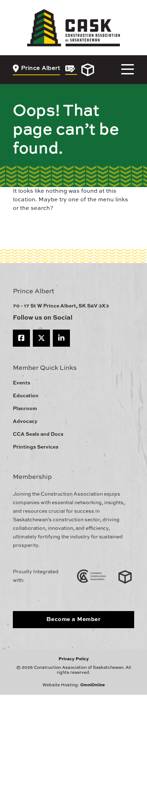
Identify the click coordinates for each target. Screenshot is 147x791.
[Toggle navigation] (127, 69)
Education (26, 395)
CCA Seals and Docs (38, 434)
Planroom (25, 408)
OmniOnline (92, 685)
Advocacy (25, 421)
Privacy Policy (74, 659)
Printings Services (36, 447)
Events (21, 383)
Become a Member (73, 619)
